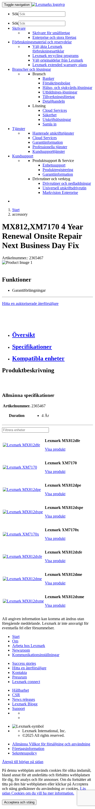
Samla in (49, 124)
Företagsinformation (28, 748)
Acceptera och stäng (19, 802)
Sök (15, 14)
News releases (23, 699)
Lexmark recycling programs (55, 55)
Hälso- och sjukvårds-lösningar (67, 87)
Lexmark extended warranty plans (59, 65)
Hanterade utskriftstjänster (53, 133)
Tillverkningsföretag (59, 97)
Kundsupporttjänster (48, 151)
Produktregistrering (58, 170)
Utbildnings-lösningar (60, 92)
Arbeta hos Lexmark (28, 645)
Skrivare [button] (19, 28)
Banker (48, 78)
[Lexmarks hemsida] (48, 4)
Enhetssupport (54, 165)
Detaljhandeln (54, 101)
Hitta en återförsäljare (29, 668)
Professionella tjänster (49, 147)
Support (18, 708)
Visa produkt (55, 449)
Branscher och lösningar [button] (31, 69)
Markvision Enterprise (60, 192)
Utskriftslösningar (57, 119)
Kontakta (19, 672)
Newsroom (21, 650)
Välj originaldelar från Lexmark (57, 60)
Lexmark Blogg (24, 704)
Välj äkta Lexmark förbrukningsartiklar (48, 48)
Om (15, 641)
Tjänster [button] (18, 128)
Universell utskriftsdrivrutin (64, 188)
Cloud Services (55, 110)
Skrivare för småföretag (51, 33)
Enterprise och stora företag (54, 37)
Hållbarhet (20, 690)
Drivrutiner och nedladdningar (67, 183)
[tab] (52, 335)
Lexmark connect (26, 681)
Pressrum (19, 677)
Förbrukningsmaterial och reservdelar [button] (42, 42)
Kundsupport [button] (22, 156)
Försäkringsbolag (56, 83)
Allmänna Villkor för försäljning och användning (51, 744)
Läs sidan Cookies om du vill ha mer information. (44, 790)
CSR (16, 695)
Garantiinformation (47, 142)
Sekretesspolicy (24, 753)
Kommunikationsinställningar (35, 655)
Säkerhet (49, 115)
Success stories (24, 663)
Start (16, 210)
